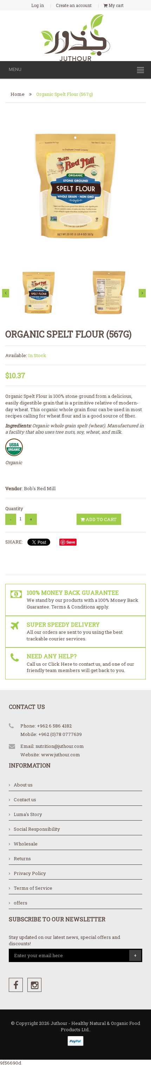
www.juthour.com (60, 754)
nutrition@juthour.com (59, 746)
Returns (22, 858)
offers (20, 903)
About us (23, 785)
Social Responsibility (37, 829)
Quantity (14, 508)
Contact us (25, 799)
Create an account (74, 5)
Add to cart (101, 519)
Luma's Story (28, 814)
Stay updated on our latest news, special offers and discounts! (64, 940)
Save (70, 542)
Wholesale (26, 844)
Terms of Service (33, 888)
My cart (115, 5)
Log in (37, 5)
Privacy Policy (30, 873)
